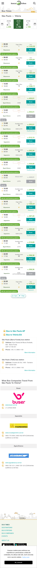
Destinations (7, 527)
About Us (5, 540)
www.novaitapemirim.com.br (14, 433)
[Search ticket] (34, 3)
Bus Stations (7, 530)
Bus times (6, 525)
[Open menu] (2, 3)
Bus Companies (8, 533)
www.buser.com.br (11, 405)
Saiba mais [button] (25, 557)
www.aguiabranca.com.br (13, 463)
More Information (30, 352)
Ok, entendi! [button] (18, 562)
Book (30, 50)
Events (5, 536)
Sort (15, 296)
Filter (23, 296)
